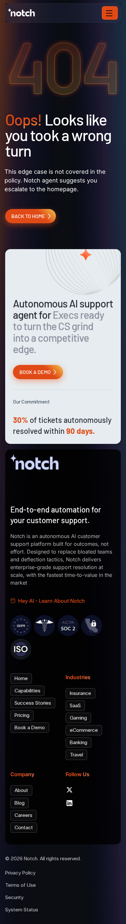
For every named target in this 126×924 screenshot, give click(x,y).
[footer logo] (36, 464)
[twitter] (69, 790)
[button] (110, 13)
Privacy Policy (20, 873)
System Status (21, 910)
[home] (26, 12)
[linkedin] (69, 803)
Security (14, 897)
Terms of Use (20, 885)
